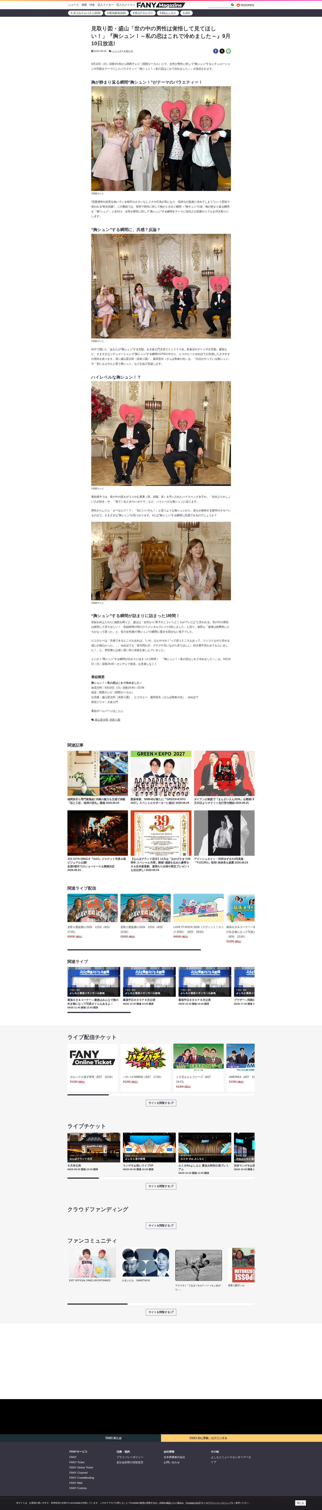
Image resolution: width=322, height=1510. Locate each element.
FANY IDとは (113, 1437)
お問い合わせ (172, 1462)
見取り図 (115, 719)
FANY (73, 1457)
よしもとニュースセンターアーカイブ (231, 1459)
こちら (119, 711)
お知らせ (128, 51)
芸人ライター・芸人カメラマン (116, 4)
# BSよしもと (168, 12)
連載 (84, 4)
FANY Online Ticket (81, 1467)
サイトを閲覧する (159, 1102)
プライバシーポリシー (130, 1457)
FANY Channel (78, 1472)
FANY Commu (78, 1488)
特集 (92, 4)
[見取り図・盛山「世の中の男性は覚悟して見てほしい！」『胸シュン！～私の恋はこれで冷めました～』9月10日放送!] (215, 51)
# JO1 (186, 12)
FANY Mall (75, 1483)
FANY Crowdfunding (81, 1477)
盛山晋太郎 (101, 719)
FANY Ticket (76, 1462)
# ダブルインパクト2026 (85, 12)
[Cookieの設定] (193, 1502)
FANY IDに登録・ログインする (208, 1437)
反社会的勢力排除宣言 (130, 1462)
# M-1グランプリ (143, 12)
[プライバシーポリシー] (219, 1502)
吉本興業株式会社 (174, 1457)
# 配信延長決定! (116, 12)
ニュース (73, 4)
